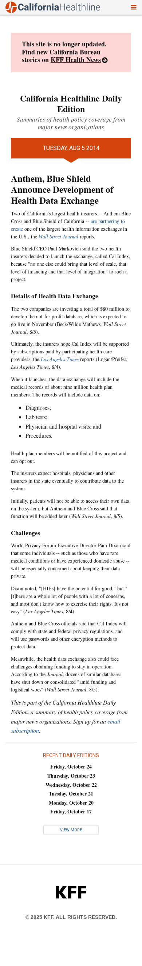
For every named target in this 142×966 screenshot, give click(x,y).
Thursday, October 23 (71, 775)
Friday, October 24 (71, 766)
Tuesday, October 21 (71, 793)
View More (71, 830)
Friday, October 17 (71, 811)
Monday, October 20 (71, 802)
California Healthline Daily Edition (71, 103)
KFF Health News (76, 59)
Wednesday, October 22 (71, 785)
